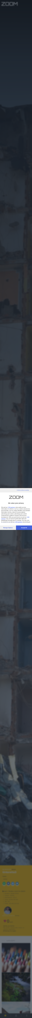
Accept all (24, 527)
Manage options (8, 527)
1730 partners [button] (11, 507)
